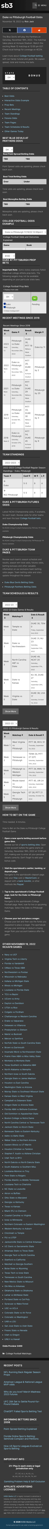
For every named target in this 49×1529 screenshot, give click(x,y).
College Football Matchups (18, 1353)
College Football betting (31, 56)
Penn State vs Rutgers (15, 1175)
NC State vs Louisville (15, 1189)
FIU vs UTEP (10, 1237)
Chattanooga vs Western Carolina (21, 1016)
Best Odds (9, 96)
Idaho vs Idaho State (14, 1136)
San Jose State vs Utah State (18, 1326)
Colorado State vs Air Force (18, 1312)
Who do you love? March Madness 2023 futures (22, 1393)
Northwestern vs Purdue (16, 972)
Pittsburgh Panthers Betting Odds (20, 586)
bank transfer (24, 881)
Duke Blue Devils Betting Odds (19, 582)
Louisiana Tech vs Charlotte (18, 1184)
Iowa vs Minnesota (13, 1220)
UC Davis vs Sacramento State (19, 1246)
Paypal (20, 884)
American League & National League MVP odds (23, 1383)
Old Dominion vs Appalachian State (21, 1113)
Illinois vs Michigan (13, 985)
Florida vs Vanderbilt (14, 963)
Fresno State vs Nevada (16, 1330)
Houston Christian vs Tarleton (19, 1149)
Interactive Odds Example (17, 100)
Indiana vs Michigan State (17, 981)
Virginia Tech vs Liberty (16, 959)
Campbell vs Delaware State (18, 1100)
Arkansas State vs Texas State (19, 1250)
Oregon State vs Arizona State (19, 1105)
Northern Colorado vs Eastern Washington (25, 1224)
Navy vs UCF (11, 954)
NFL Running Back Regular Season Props (22, 1373)
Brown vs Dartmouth (14, 1047)
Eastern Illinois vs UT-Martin (18, 1144)
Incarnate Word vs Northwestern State (23, 1052)
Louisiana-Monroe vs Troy (17, 1171)
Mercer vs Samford (14, 1038)
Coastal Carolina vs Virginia (18, 1215)
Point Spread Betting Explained (20, 1429)
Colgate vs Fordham (14, 1012)
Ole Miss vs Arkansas (15, 1286)
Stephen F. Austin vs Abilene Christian (22, 1153)
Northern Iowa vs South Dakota (20, 1074)
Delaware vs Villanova (15, 1025)
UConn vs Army (12, 998)
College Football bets (30, 518)
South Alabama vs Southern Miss (20, 1167)
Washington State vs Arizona (18, 1087)
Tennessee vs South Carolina (18, 1277)
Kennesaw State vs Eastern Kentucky (22, 1131)
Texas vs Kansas (12, 1206)
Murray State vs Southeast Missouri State (24, 1091)
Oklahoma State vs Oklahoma (19, 1290)
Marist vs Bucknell (13, 1034)
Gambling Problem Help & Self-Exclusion (24, 1481)
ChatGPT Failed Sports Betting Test (23, 1411)
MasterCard (30, 878)
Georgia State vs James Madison (20, 1078)
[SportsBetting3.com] (7, 5)
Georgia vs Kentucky (14, 1202)
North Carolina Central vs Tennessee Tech (25, 1122)
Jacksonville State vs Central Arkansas (23, 1242)
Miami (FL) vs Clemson (15, 1211)
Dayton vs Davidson (14, 1003)
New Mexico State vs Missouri (19, 1281)
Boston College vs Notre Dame (19, 1118)
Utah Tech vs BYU (13, 1158)
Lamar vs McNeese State (16, 1295)
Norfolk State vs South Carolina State (23, 1043)
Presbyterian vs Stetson (16, 1029)
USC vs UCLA (11, 1308)
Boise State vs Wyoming (16, 1268)
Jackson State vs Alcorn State (19, 1127)
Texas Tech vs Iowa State (17, 1273)
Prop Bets (9, 105)
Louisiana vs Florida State (17, 990)
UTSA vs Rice (11, 1007)
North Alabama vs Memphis (18, 1069)
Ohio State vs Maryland (16, 1197)
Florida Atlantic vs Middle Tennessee (22, 1180)
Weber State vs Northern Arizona (20, 1140)
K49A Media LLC (10, 1496)
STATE (10, 73)
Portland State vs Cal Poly (17, 1299)
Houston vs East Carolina (17, 1082)
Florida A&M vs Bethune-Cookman (21, 1109)
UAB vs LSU (10, 1321)
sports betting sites (30, 844)
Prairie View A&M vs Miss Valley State (22, 1056)
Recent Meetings (12, 109)
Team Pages (10, 122)
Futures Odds (11, 118)
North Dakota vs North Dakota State (22, 1162)
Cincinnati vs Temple (14, 1233)
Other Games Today (14, 131)
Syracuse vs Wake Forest (16, 1303)
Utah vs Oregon (12, 1335)
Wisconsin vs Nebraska (16, 976)
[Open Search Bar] (34, 5)
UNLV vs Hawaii (12, 1339)
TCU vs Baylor (11, 994)
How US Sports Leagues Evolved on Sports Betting (23, 1447)
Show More (10, 711)
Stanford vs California (15, 1259)
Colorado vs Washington (16, 1317)
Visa (15, 878)
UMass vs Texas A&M (15, 968)
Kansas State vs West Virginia (19, 1096)
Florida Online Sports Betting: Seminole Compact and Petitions (21, 1437)
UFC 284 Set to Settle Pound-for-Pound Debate (22, 1402)
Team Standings (12, 113)
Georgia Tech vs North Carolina (20, 1255)
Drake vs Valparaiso (14, 1021)
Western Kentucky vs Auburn (18, 1228)
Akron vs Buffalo (12, 1193)
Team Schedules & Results (17, 127)
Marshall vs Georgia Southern (19, 1264)
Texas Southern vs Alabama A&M (20, 1065)
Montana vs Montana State (17, 1060)
